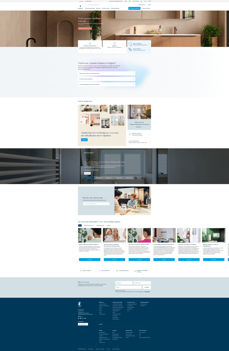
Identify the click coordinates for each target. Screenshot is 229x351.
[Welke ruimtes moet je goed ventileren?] (89, 235)
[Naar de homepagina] (80, 6)
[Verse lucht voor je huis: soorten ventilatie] (139, 235)
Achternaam (137, 282)
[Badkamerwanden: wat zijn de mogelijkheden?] (213, 235)
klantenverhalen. (88, 153)
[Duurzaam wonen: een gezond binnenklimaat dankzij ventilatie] (114, 235)
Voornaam (118, 282)
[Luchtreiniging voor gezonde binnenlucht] (164, 235)
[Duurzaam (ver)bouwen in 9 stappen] (189, 235)
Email (117, 287)
